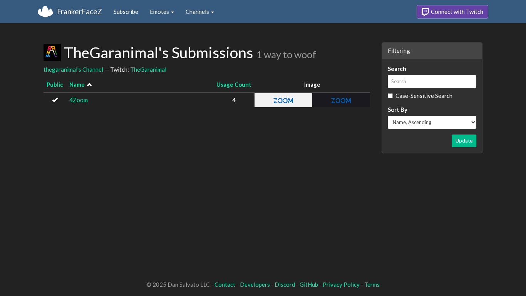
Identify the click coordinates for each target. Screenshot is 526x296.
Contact (224, 284)
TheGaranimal (148, 69)
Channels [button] (198, 11)
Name (77, 84)
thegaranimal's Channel (73, 69)
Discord (285, 284)
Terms (372, 284)
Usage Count (233, 84)
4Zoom (78, 99)
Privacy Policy (341, 284)
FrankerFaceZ (79, 11)
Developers (255, 284)
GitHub (309, 284)
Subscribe (126, 11)
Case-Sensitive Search (423, 95)
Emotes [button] (160, 11)
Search (397, 68)
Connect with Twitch (456, 11)
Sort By (397, 109)
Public (55, 84)
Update (464, 141)
